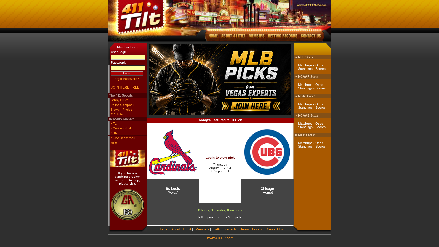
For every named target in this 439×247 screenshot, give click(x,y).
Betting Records (224, 229)
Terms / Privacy (252, 229)
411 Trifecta (118, 114)
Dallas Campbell (122, 105)
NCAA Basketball (122, 138)
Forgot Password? (125, 79)
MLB (113, 143)
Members (202, 229)
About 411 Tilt (181, 229)
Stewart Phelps (121, 109)
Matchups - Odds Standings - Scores (312, 67)
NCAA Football (120, 128)
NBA (113, 133)
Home (163, 229)
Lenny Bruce (119, 100)
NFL (113, 123)
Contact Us (275, 229)
